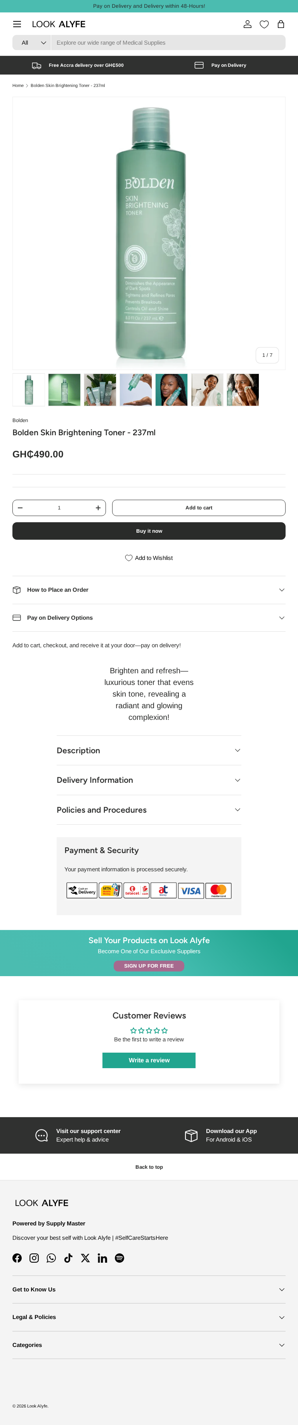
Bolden (20, 420)
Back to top (149, 1167)
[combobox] (149, 42)
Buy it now (149, 531)
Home (18, 85)
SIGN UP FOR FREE (149, 966)
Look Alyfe (37, 1406)
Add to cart (198, 508)
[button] (280, 24)
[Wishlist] (264, 24)
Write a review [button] (149, 1060)
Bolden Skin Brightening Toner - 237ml (68, 85)
